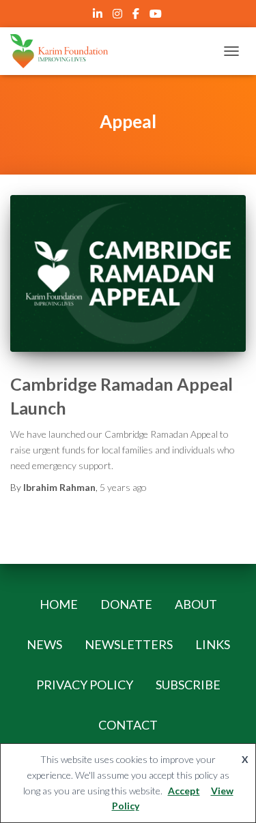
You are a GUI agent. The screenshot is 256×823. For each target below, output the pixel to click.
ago (123, 487)
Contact (128, 724)
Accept (184, 790)
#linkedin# (98, 15)
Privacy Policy (84, 684)
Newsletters (129, 644)
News (44, 644)
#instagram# (118, 15)
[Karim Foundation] (64, 51)
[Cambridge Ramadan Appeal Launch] (128, 273)
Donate (126, 604)
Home (59, 604)
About (196, 604)
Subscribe (188, 684)
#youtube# (157, 15)
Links (212, 644)
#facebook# (136, 15)
